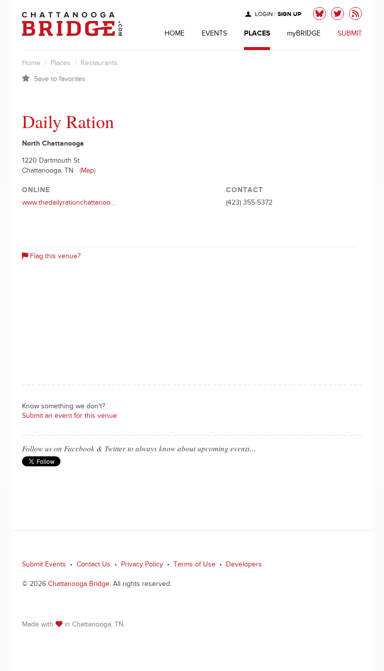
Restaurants (99, 64)
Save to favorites (60, 80)
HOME (174, 34)
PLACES (257, 34)
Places (60, 64)
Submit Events (44, 565)
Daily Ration (68, 121)
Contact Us (93, 565)
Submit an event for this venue (69, 416)
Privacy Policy (142, 565)
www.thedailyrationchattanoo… (69, 203)
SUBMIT (350, 34)
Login (263, 15)
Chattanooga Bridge (79, 584)
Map (87, 171)
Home (31, 64)
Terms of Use (195, 565)
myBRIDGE (303, 34)
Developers (244, 565)
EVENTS (214, 34)
